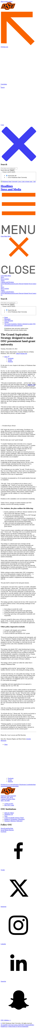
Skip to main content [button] (6, 1)
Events (6, 828)
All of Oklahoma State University (17, 177)
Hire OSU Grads (9, 805)
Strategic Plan (18, 784)
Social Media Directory (7, 830)
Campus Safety (17, 1025)
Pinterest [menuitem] (10, 781)
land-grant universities (12, 786)
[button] (18, 86)
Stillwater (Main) (9, 813)
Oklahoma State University (8, 795)
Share (6, 356)
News (2, 277)
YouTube (10, 828)
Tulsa (5, 816)
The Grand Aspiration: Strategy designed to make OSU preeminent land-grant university (20, 324)
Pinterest (10, 361)
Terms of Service (17, 1026)
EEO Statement (26, 1025)
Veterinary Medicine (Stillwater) (13, 821)
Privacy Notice (8, 1026)
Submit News (28, 283)
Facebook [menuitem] (10, 778)
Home (6, 317)
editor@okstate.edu (21, 353)
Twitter (10, 360)
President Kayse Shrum (7, 784)
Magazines (11, 283)
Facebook (10, 358)
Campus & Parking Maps (8, 799)
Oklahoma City (8, 814)
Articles (6, 322)
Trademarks (25, 1026)
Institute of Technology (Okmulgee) (14, 819)
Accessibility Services (7, 1025)
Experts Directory (19, 283)
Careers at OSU (8, 803)
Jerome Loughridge (27, 784)
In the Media (4, 283)
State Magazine (8, 320)
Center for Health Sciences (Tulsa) (14, 817)
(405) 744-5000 (5, 800)
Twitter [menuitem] (10, 780)
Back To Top (31, 385)
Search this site (5, 170)
